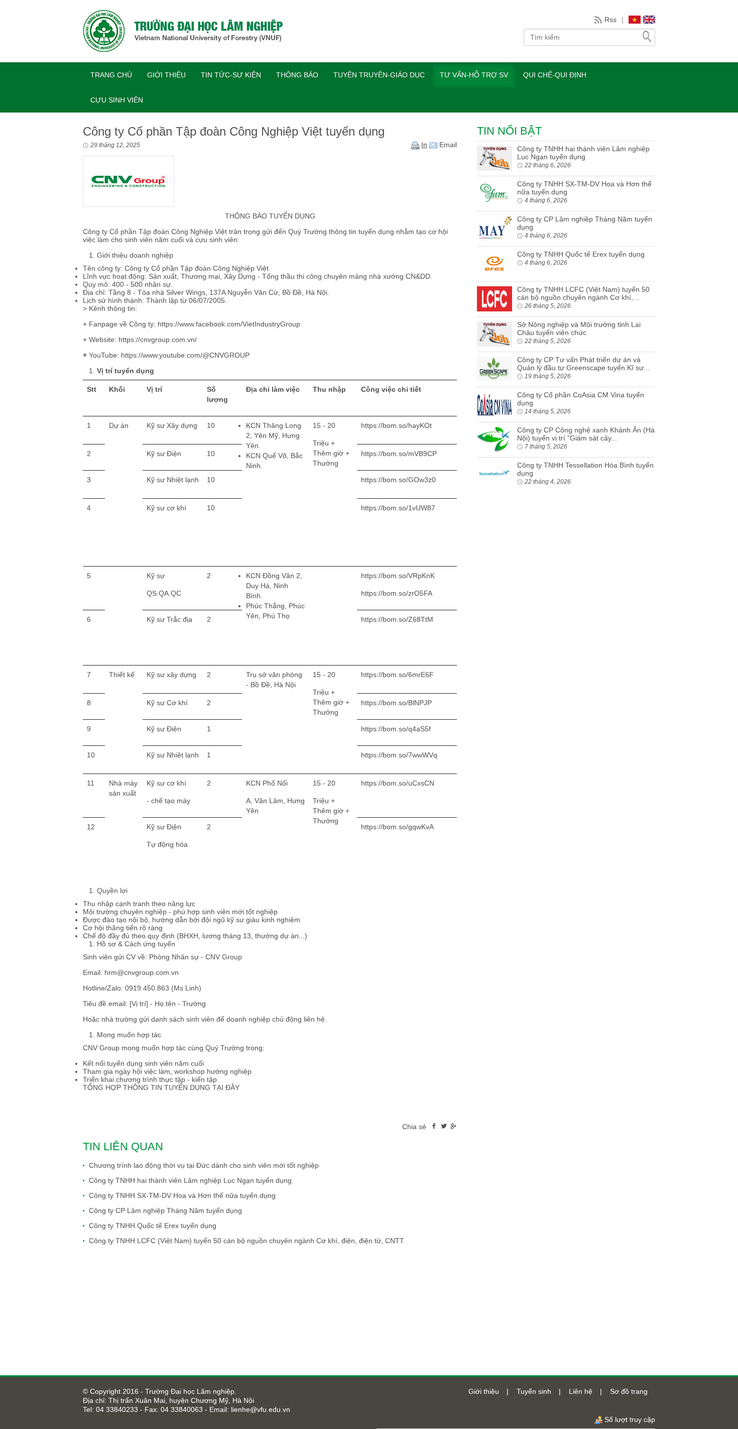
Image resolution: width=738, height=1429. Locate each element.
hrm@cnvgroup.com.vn (141, 972)
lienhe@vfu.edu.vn (259, 1409)
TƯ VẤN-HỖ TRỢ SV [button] (474, 75)
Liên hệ (580, 1391)
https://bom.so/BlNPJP (396, 703)
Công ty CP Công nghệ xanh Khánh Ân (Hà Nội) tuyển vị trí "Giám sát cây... (586, 434)
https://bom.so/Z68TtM (397, 619)
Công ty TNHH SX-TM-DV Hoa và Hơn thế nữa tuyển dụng (182, 1195)
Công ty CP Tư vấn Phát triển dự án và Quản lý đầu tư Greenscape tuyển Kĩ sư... (583, 364)
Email (447, 145)
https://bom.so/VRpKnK (398, 576)
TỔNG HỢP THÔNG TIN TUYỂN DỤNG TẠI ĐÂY (161, 1087)
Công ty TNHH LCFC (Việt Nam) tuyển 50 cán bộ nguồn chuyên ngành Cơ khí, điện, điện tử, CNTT (246, 1241)
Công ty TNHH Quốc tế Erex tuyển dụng (152, 1226)
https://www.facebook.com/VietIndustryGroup (229, 324)
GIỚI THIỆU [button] (166, 75)
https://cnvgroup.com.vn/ (156, 340)
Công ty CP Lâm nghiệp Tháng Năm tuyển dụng (165, 1210)
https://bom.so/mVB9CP (399, 454)
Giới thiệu (483, 1391)
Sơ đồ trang (629, 1391)
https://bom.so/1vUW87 (398, 508)
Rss (610, 20)
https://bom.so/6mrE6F (397, 675)
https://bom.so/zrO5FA (396, 593)
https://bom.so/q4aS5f (396, 729)
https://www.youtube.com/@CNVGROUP (184, 355)
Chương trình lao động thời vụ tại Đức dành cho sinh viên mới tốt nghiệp (204, 1165)
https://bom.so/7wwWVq (399, 755)
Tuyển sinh (534, 1391)
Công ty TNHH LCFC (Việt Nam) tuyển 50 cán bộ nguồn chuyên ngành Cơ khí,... (583, 293)
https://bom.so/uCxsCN (397, 783)
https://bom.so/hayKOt (396, 425)
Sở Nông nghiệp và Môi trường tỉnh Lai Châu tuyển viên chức (579, 328)
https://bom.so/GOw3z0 (398, 480)
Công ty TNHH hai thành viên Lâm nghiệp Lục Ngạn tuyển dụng (190, 1180)
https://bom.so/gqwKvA (397, 827)
